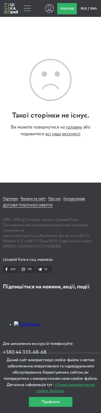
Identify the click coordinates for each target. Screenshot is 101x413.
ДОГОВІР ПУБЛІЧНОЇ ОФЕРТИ (28, 205)
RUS (84, 8)
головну (74, 127)
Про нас (54, 199)
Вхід (49, 8)
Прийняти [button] (51, 402)
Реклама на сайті (33, 199)
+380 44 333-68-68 (25, 352)
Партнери (10, 199)
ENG (93, 8)
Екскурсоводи (74, 199)
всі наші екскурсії (63, 134)
